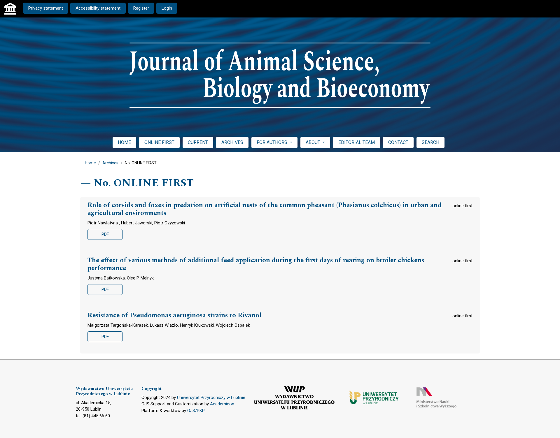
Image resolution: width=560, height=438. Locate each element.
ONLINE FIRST (159, 142)
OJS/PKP (196, 410)
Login (167, 8)
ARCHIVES (232, 142)
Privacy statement (45, 8)
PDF (105, 234)
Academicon (222, 404)
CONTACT (398, 142)
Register (141, 8)
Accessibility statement (98, 8)
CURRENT (198, 142)
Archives (110, 163)
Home (90, 163)
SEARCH (430, 142)
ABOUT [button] (313, 142)
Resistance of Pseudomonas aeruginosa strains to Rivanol (174, 316)
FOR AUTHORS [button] (272, 142)
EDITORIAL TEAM (356, 142)
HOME (124, 142)
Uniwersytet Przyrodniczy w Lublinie (211, 397)
